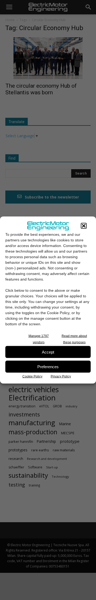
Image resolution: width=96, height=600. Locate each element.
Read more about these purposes (74, 339)
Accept (48, 352)
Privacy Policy (61, 376)
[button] (83, 226)
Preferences (48, 366)
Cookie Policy (32, 376)
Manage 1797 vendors (39, 339)
